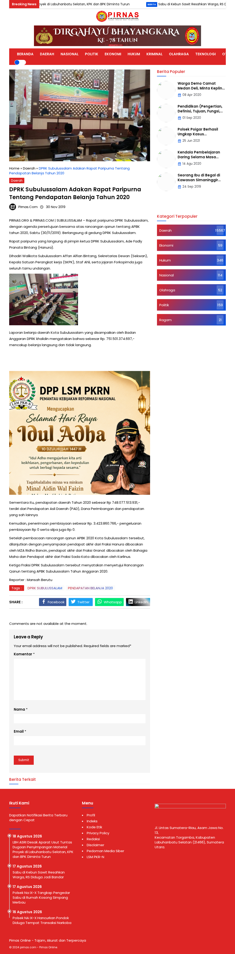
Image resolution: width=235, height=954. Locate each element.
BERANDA (25, 54)
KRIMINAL (154, 54)
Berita (130, 4)
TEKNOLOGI (205, 54)
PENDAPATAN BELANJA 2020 (90, 588)
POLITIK (91, 54)
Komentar (23, 654)
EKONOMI (113, 54)
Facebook (56, 602)
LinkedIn (141, 602)
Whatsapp (113, 602)
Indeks (92, 821)
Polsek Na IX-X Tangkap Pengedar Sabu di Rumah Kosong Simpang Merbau (41, 897)
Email (19, 731)
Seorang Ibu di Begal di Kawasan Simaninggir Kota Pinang (199, 180)
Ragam (165, 319)
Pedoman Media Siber (105, 850)
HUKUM (134, 54)
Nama (19, 709)
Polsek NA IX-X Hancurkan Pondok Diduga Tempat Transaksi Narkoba (42, 920)
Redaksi (93, 839)
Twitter (83, 602)
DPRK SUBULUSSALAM (45, 588)
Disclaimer (95, 845)
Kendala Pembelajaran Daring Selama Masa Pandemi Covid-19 (199, 157)
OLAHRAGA (179, 54)
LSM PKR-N (95, 856)
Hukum (165, 260)
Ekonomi (166, 245)
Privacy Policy (98, 833)
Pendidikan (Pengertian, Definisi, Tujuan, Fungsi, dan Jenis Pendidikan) (200, 111)
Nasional (166, 275)
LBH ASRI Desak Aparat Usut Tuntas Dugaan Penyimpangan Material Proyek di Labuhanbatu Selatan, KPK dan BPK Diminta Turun (43, 849)
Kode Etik (94, 827)
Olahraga (167, 290)
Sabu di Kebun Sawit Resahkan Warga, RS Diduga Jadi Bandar (185, 4)
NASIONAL (69, 54)
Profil (91, 815)
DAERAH (47, 54)
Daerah (16, 180)
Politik (164, 305)
